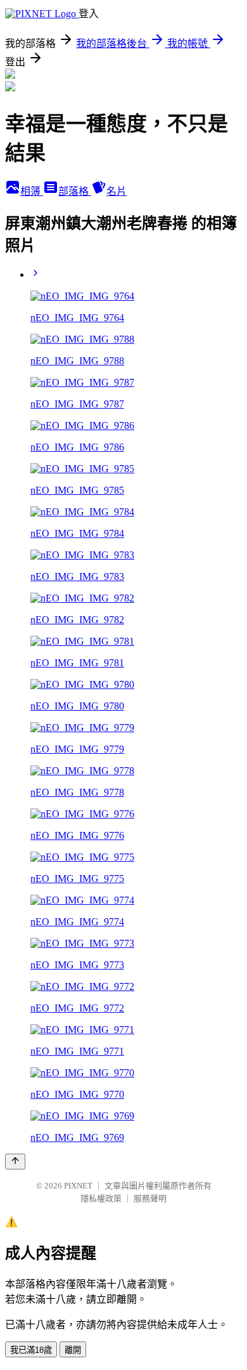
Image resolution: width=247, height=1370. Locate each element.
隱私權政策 (101, 1198)
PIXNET (78, 1185)
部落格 (74, 191)
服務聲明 (150, 1198)
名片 (116, 191)
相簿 (31, 191)
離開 (73, 1350)
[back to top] (15, 1161)
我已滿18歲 (31, 1350)
